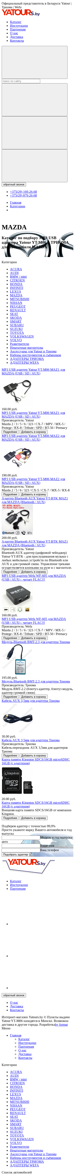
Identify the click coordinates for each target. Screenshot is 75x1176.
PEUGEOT (18, 306)
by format (61, 1024)
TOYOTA (17, 332)
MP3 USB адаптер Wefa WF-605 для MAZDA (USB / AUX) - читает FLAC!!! (34, 577)
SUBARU (17, 325)
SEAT (14, 314)
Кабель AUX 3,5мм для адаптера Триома (31, 700)
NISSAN (16, 303)
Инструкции (19, 25)
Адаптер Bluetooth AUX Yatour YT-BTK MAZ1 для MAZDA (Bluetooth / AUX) (35, 500)
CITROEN (17, 280)
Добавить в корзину (33, 431)
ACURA (16, 269)
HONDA (16, 284)
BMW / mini (18, 276)
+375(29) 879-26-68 (23, 195)
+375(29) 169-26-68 (23, 191)
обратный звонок (13, 184)
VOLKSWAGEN (22, 336)
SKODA (16, 317)
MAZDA (16, 295)
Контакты (17, 40)
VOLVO (16, 340)
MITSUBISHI (19, 299)
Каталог (15, 22)
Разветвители (19, 344)
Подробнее (10, 431)
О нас (14, 33)
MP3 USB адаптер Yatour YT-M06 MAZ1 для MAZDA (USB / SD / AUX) (33, 371)
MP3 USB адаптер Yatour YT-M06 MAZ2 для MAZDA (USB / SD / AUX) (33, 437)
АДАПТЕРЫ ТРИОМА (27, 359)
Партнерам (18, 29)
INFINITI (16, 288)
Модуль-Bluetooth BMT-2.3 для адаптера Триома (36, 642)
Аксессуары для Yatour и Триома (33, 351)
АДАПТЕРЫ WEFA (24, 362)
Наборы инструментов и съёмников (35, 355)
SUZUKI (16, 329)
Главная (15, 1035)
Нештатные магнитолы (26, 347)
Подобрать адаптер (15, 854)
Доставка (16, 37)
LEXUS (15, 291)
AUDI (14, 273)
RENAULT (18, 310)
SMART (15, 321)
